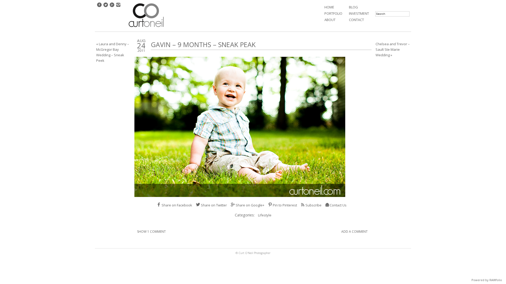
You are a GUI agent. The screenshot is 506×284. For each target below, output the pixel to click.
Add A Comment (354, 231)
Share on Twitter (214, 205)
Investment (359, 13)
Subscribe (313, 205)
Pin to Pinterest (285, 205)
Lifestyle (264, 215)
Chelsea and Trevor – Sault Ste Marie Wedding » (393, 49)
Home (329, 7)
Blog (353, 7)
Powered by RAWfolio (486, 280)
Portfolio (333, 13)
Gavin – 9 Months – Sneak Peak (203, 44)
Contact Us (338, 205)
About (329, 19)
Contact (356, 19)
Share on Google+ (250, 205)
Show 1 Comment (151, 231)
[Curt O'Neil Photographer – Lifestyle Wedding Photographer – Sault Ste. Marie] (146, 27)
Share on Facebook (177, 205)
